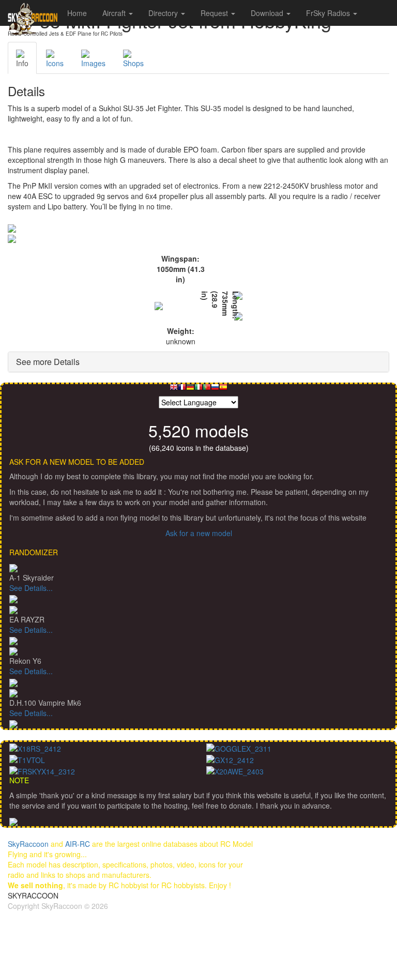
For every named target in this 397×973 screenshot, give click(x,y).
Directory (164, 13)
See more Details (48, 362)
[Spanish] (223, 389)
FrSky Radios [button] (329, 13)
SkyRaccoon (28, 844)
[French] (182, 389)
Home (77, 13)
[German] (190, 389)
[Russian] (215, 389)
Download (268, 13)
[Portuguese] (207, 389)
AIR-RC (77, 844)
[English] (174, 389)
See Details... (31, 588)
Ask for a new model (198, 533)
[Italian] (198, 389)
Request (215, 13)
